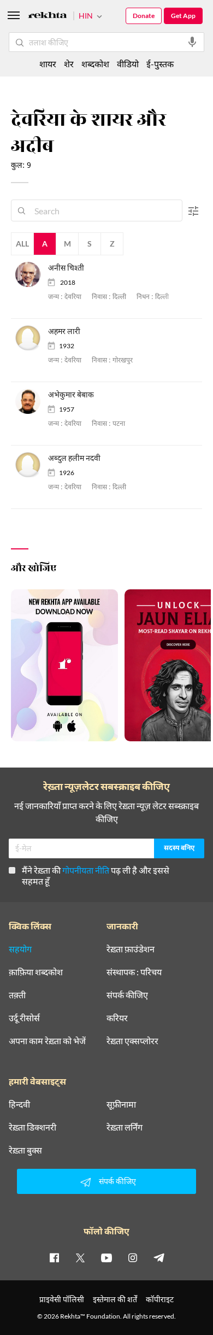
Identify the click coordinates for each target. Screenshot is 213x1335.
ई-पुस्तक (160, 63)
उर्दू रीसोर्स (24, 1018)
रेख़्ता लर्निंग (124, 1127)
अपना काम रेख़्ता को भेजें (47, 1041)
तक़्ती (17, 995)
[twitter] (80, 1257)
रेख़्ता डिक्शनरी (32, 1127)
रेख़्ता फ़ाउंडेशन (130, 949)
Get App (183, 15)
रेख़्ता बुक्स (25, 1150)
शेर (69, 63)
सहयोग (20, 949)
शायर (47, 63)
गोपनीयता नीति (85, 870)
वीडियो (128, 63)
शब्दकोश (95, 63)
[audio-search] (192, 42)
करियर (117, 1018)
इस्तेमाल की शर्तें (115, 1299)
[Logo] (47, 17)
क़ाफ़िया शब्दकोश (36, 972)
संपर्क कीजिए (127, 995)
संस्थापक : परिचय (134, 972)
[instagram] (132, 1257)
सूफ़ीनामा (121, 1104)
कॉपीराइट (160, 1299)
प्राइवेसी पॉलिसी (61, 1299)
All (22, 243)
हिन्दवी (19, 1104)
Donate (144, 15)
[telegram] (159, 1257)
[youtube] (106, 1257)
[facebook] (54, 1257)
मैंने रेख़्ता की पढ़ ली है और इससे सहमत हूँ (95, 875)
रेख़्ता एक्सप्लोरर (132, 1041)
